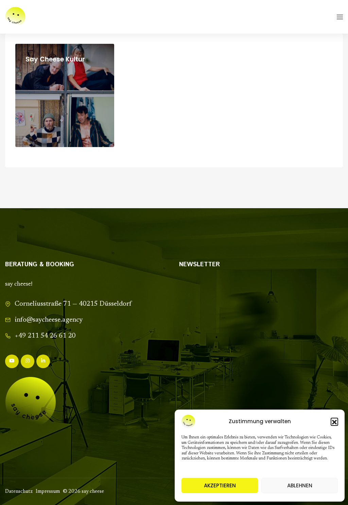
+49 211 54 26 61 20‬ (45, 335)
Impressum (48, 491)
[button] (334, 421)
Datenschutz (19, 491)
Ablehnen (299, 485)
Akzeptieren (220, 485)
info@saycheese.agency (49, 320)
